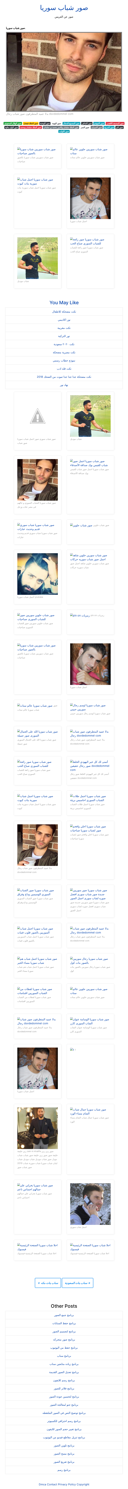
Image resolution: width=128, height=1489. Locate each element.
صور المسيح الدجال (71, 123)
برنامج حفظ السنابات (64, 1323)
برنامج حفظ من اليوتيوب (64, 1347)
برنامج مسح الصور (64, 1453)
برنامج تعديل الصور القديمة (64, 1372)
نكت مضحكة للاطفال (64, 311)
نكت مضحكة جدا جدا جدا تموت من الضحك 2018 (64, 376)
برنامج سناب (64, 1355)
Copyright (83, 1484)
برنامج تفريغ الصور (64, 1461)
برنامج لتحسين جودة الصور (64, 1396)
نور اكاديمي (64, 319)
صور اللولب (64, 131)
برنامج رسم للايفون (64, 1380)
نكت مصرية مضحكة (64, 352)
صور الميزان (97, 127)
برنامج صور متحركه (64, 1339)
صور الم (119, 127)
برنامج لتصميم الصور (64, 1331)
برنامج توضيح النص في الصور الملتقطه (64, 1412)
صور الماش (87, 123)
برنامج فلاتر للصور (64, 1388)
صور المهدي (99, 123)
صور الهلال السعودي (12, 123)
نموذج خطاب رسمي (64, 360)
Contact (52, 1484)
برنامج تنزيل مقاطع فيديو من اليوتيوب (64, 1437)
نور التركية (64, 336)
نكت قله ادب (64, 368)
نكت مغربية (64, 328)
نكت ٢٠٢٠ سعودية (64, 344)
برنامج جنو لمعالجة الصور (64, 1404)
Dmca (42, 1484)
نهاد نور (64, 385)
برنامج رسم (64, 1470)
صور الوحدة (45, 123)
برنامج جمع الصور (64, 1315)
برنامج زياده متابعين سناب (64, 1364)
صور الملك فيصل (31, 123)
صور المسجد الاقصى (115, 123)
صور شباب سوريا (64, 7)
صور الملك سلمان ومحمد (30, 127)
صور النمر (85, 127)
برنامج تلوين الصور (64, 1445)
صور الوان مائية (11, 127)
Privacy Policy (67, 1484)
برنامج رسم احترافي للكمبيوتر (64, 1421)
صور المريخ (109, 127)
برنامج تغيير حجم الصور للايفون (64, 1429)
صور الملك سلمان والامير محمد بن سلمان (61, 127)
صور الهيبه (56, 123)
